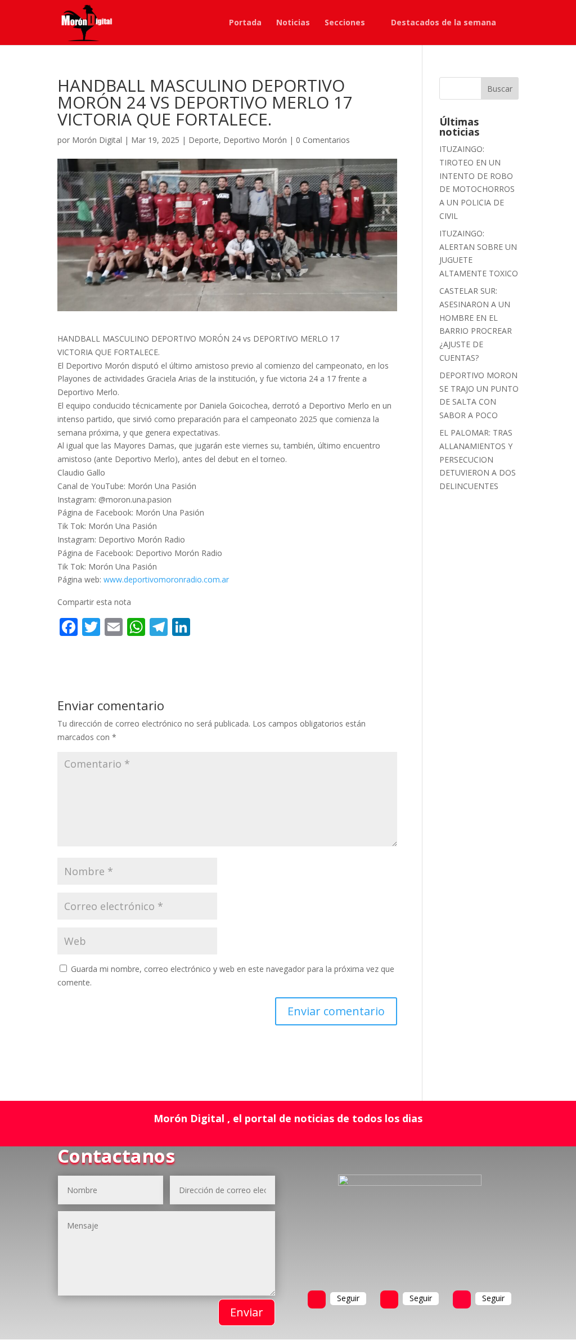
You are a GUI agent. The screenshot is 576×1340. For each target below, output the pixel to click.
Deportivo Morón (255, 140)
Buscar (499, 88)
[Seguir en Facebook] (317, 1299)
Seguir (348, 1298)
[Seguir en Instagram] (462, 1299)
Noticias (293, 23)
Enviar (246, 1312)
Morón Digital (97, 140)
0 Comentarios (323, 140)
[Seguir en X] (389, 1299)
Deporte (203, 140)
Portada (245, 23)
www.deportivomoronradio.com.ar (166, 579)
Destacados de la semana (443, 23)
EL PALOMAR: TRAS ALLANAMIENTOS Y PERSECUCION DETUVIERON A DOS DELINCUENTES (477, 459)
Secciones (345, 23)
